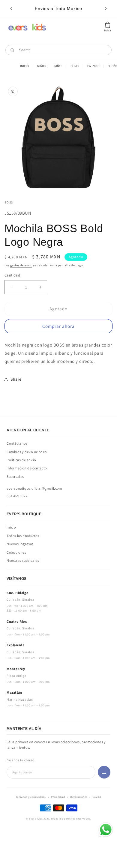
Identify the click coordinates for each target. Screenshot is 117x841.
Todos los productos (23, 535)
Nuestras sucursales (23, 560)
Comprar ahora (58, 326)
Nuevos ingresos (20, 544)
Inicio (11, 527)
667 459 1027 (17, 496)
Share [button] (16, 379)
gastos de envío (21, 265)
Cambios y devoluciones (26, 451)
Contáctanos (17, 443)
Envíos (97, 797)
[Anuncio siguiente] (105, 8)
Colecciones (16, 552)
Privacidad (58, 797)
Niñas (58, 66)
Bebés (74, 66)
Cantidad (12, 275)
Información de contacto (27, 468)
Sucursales (15, 476)
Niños (41, 66)
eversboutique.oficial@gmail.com (34, 488)
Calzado (93, 66)
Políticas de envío (21, 460)
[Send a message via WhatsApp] (106, 829)
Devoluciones (78, 797)
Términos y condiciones (31, 797)
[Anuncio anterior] (11, 8)
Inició (24, 66)
